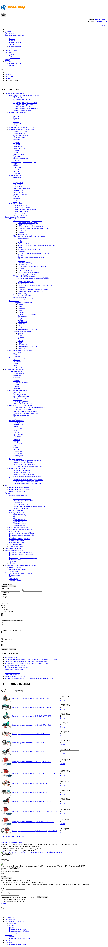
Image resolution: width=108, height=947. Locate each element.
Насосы (8, 78)
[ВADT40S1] (5, 607)
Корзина (104, 25)
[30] (2, 615)
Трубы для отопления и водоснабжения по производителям (26, 663)
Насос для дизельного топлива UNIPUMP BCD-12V (31, 734)
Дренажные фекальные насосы (16, 676)
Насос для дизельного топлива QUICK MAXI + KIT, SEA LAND (35, 811)
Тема (2, 890)
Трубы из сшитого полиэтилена (16, 667)
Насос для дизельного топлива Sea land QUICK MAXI (31, 762)
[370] (2, 643)
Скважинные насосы (12, 673)
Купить (62, 700)
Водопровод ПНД (11, 657)
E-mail (3, 888)
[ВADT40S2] (5, 609)
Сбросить (13, 586)
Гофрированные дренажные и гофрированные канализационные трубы (31, 659)
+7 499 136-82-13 (101, 19)
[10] (2, 613)
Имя (2, 874)
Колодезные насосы (12, 675)
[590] (2, 645)
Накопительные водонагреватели (17, 671)
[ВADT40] (5, 606)
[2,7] (2, 634)
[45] (2, 624)
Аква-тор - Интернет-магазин (11, 842)
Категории (9, 76)
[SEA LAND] (4, 594)
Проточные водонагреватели (15, 669)
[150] (2, 641)
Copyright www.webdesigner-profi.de (13, 836)
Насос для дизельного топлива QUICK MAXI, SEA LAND (33, 822)
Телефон (4, 876)
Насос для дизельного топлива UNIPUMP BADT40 (30, 698)
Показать (4, 586)
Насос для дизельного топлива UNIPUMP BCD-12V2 (31, 751)
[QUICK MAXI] (5, 604)
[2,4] (2, 632)
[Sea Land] (4, 596)
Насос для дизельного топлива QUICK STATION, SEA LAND (34, 831)
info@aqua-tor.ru (101, 21)
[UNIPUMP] (4, 598)
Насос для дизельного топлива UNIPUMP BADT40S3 (31, 725)
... (21, 590)
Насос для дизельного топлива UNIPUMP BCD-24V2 (31, 801)
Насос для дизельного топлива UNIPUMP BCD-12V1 (31, 743)
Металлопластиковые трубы (15, 665)
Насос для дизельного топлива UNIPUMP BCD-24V (31, 783)
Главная (8, 74)
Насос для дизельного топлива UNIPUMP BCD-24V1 (31, 792)
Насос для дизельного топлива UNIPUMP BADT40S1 (31, 707)
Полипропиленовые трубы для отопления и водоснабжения (26, 661)
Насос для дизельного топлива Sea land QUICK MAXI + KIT (34, 773)
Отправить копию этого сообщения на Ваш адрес (18, 897)
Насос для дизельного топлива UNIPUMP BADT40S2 (31, 716)
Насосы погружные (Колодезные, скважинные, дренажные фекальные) (30, 678)
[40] (2, 623)
